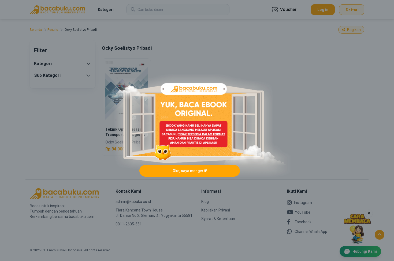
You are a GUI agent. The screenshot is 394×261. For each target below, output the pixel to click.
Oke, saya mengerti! (190, 171)
